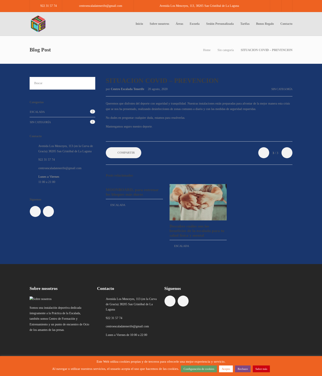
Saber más (261, 369)
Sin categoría (226, 50)
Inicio (139, 23)
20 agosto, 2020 (158, 89)
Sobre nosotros (159, 23)
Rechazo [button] (243, 369)
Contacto (286, 23)
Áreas (179, 23)
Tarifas (244, 23)
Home (207, 50)
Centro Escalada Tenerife (128, 89)
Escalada (117, 205)
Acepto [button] (226, 369)
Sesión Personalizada (220, 23)
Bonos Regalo (265, 23)
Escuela (195, 23)
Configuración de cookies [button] (199, 369)
